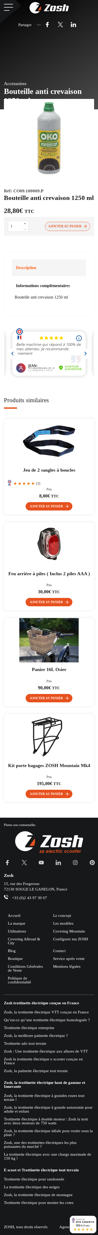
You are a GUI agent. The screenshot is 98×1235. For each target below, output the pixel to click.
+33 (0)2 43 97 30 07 (29, 898)
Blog (12, 951)
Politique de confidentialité (19, 980)
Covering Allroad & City (24, 941)
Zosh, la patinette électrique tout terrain (36, 1071)
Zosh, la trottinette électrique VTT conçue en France (46, 1012)
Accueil (14, 915)
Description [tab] (26, 267)
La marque (16, 923)
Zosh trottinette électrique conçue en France (41, 1003)
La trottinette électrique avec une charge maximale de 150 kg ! (47, 1156)
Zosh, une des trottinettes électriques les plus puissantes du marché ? (40, 1145)
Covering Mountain (69, 931)
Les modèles (63, 923)
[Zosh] (49, 8)
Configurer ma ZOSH (70, 939)
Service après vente (69, 959)
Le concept (62, 915)
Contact (59, 951)
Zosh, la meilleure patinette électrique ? (36, 1036)
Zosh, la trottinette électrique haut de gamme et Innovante (44, 1085)
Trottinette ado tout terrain (25, 1043)
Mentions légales (66, 966)
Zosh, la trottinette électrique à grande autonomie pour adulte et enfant (48, 1109)
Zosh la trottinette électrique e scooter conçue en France (43, 1061)
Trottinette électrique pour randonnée (34, 1179)
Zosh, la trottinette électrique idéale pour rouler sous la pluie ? (48, 1133)
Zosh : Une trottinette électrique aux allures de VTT (46, 1051)
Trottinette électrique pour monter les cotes (38, 1203)
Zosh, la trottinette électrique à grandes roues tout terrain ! (44, 1098)
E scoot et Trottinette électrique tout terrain (41, 1170)
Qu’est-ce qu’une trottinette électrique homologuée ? (47, 1020)
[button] (49, 506)
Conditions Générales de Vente (25, 968)
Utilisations (17, 931)
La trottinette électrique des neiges (32, 1187)
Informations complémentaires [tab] (43, 285)
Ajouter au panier (65, 226)
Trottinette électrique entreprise (29, 1028)
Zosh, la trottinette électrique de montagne (38, 1195)
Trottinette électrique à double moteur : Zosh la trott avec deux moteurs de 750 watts (46, 1121)
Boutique (15, 959)
